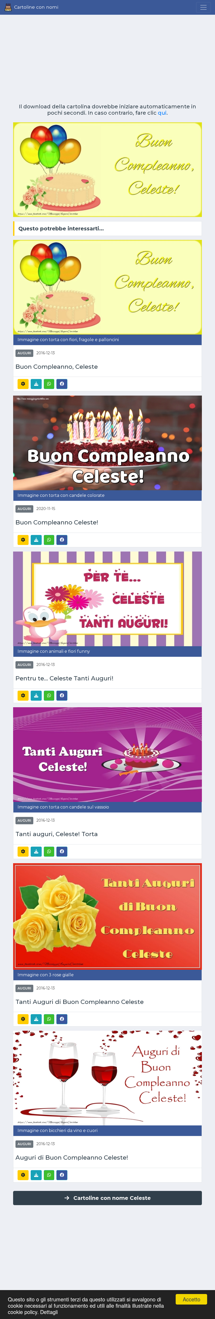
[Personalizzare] (23, 384)
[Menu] (203, 7)
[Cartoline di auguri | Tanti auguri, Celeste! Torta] (107, 754)
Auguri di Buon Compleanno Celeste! (71, 1157)
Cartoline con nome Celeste (112, 1198)
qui (162, 113)
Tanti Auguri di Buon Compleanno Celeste (79, 1001)
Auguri (24, 353)
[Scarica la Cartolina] (36, 384)
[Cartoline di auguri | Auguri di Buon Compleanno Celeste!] (107, 1077)
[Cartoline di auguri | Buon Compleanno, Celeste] (107, 286)
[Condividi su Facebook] (62, 384)
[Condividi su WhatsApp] (49, 384)
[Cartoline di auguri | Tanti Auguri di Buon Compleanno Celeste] (107, 915)
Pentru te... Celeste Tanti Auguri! (64, 678)
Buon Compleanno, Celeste (56, 366)
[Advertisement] (107, 57)
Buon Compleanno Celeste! (56, 522)
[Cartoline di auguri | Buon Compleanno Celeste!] (107, 442)
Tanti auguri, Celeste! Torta (56, 834)
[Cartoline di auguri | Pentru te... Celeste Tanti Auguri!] (107, 598)
